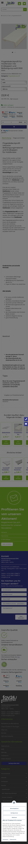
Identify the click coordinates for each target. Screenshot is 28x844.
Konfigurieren (14, 813)
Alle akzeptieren (14, 808)
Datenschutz (13, 839)
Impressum (5, 839)
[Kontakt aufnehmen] (26, 424)
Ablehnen (14, 817)
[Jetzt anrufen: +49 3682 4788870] (26, 419)
